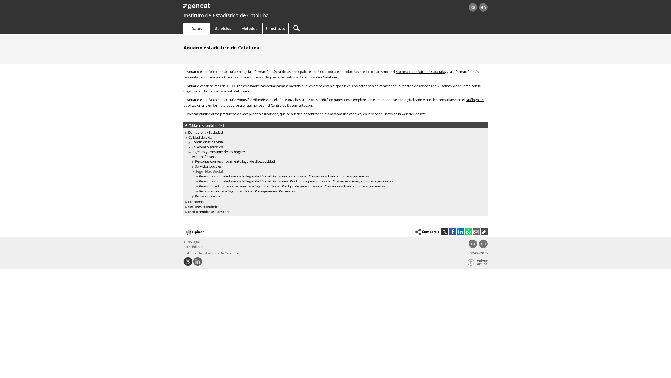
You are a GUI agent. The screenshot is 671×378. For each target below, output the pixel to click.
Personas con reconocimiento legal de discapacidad (235, 161)
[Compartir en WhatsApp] (468, 231)
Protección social (205, 156)
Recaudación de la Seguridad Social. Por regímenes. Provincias (247, 191)
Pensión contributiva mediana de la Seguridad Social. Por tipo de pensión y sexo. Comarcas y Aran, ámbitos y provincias (292, 186)
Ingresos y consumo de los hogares (219, 151)
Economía (196, 201)
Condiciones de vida (207, 142)
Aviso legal (191, 242)
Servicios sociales (208, 166)
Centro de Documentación (291, 105)
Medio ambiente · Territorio (209, 211)
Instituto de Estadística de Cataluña (226, 15)
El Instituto (275, 28)
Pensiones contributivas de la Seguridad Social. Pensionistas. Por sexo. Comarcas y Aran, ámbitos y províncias (284, 176)
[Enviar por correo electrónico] (476, 231)
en (483, 7)
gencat (244, 7)
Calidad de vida (200, 137)
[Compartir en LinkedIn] (460, 231)
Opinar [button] (198, 231)
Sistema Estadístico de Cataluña (420, 71)
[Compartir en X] (444, 231)
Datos (197, 28)
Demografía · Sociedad (205, 132)
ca (473, 7)
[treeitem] (334, 132)
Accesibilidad (193, 246)
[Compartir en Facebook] (452, 231)
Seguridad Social (209, 171)
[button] (484, 231)
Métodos (249, 28)
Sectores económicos (204, 206)
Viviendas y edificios (207, 147)
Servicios (223, 28)
